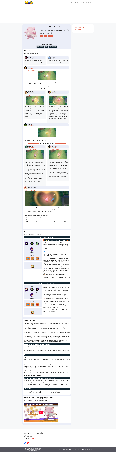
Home (71, 2)
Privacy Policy (69, 449)
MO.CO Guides (81, 449)
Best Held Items (78, 29)
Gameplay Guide (53, 46)
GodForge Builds (88, 449)
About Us (82, 2)
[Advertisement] (58, 14)
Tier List (76, 2)
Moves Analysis (40, 46)
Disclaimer (63, 449)
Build (46, 46)
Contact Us (88, 2)
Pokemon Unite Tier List (80, 27)
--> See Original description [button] (30, 70)
